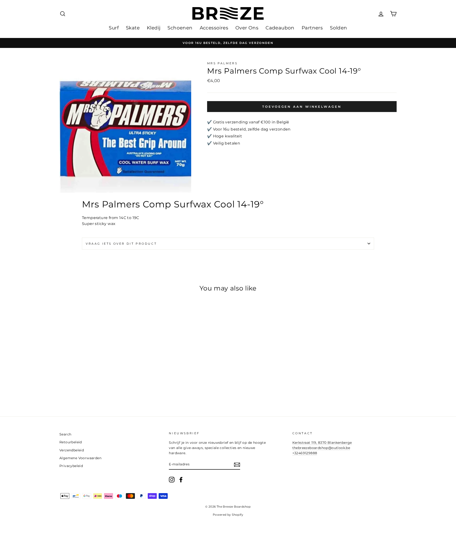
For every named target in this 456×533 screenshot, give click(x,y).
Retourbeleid (70, 442)
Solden (338, 28)
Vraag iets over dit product (121, 243)
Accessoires (214, 28)
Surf (114, 28)
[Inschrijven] (237, 465)
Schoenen (179, 28)
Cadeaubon (280, 28)
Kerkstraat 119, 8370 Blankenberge (322, 442)
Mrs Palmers (222, 63)
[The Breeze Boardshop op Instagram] (172, 479)
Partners (312, 28)
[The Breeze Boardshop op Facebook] (181, 479)
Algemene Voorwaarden (80, 458)
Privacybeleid (71, 466)
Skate (133, 28)
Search (65, 434)
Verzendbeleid (71, 450)
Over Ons (246, 28)
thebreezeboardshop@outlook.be (321, 448)
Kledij (153, 28)
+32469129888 (304, 453)
